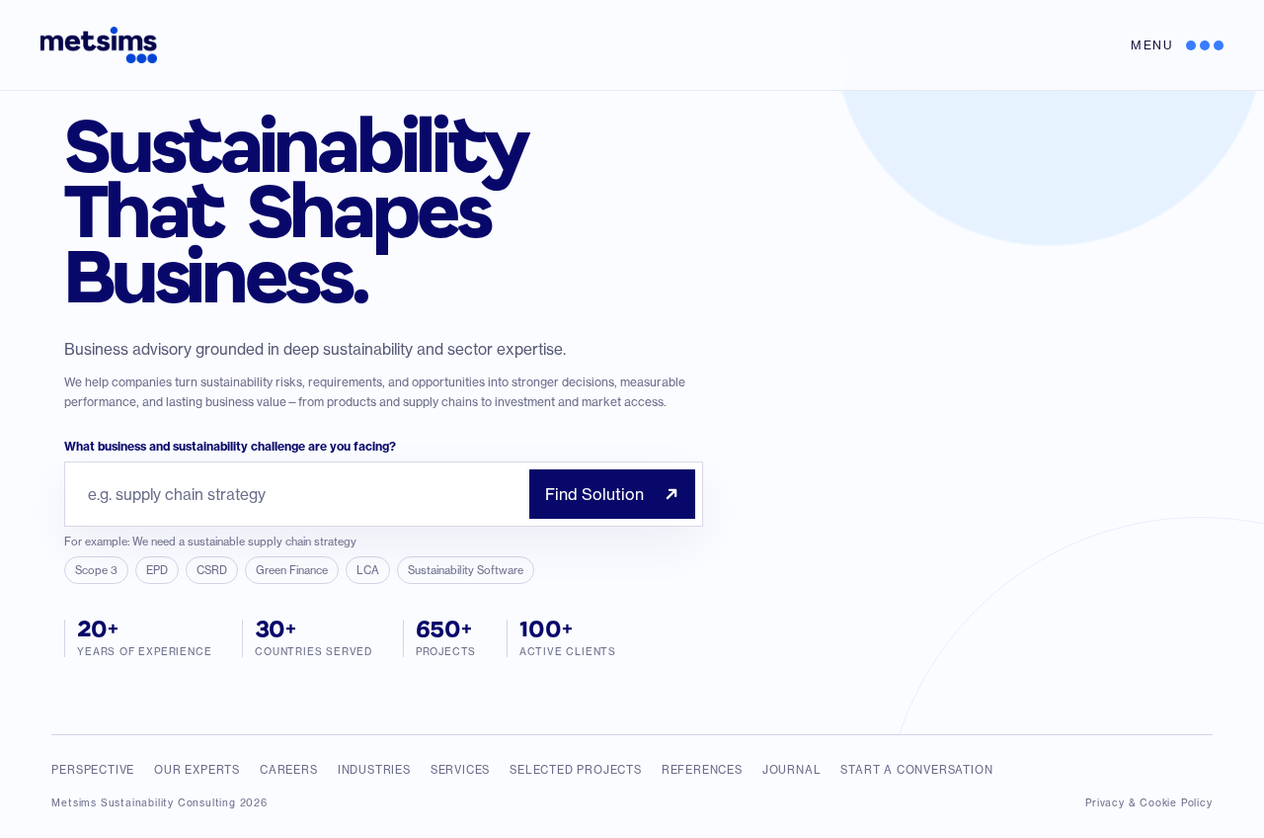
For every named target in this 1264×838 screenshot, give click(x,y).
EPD (157, 570)
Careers (289, 770)
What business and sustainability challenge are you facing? (230, 446)
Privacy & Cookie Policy (1148, 802)
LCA (367, 570)
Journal (792, 770)
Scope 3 (96, 570)
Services (460, 770)
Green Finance (292, 570)
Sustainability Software (465, 570)
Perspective (92, 770)
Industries (374, 770)
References (702, 770)
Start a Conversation (916, 770)
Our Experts (197, 770)
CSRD (212, 570)
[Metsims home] (98, 45)
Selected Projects (576, 770)
